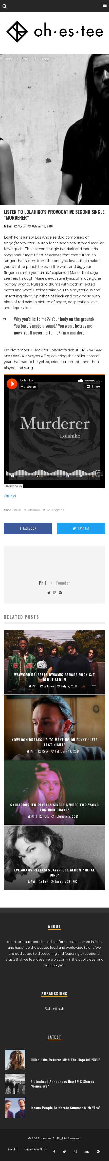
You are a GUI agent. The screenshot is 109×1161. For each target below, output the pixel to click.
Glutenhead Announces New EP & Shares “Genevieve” (62, 1084)
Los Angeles (54, 510)
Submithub (54, 1009)
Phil (9, 226)
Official (10, 496)
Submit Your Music (36, 1149)
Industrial (13, 510)
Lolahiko (33, 510)
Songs (22, 226)
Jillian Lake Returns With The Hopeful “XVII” (65, 1059)
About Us (13, 1149)
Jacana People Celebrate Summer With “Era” (65, 1107)
